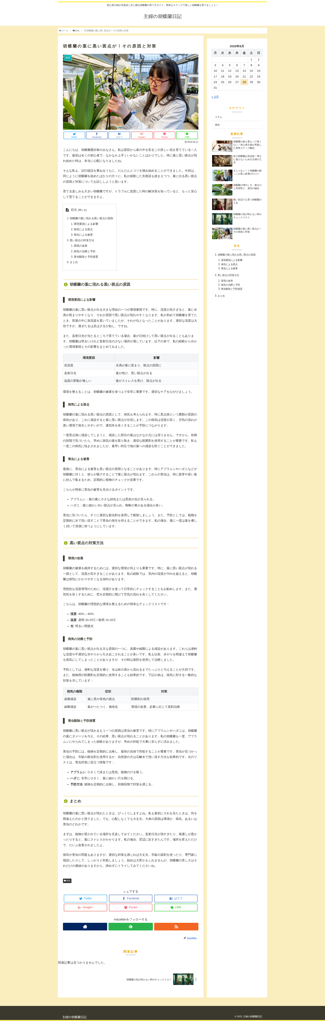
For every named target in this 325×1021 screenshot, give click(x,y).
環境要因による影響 (86, 223)
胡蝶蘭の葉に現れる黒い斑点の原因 (91, 218)
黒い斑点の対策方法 (82, 240)
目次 (74, 209)
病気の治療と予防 (84, 251)
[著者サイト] (85, 926)
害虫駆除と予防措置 (86, 256)
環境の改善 (80, 245)
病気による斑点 (83, 229)
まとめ (74, 262)
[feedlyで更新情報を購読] (131, 926)
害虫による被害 (83, 234)
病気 (68, 880)
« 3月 (215, 97)
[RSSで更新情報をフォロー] (176, 926)
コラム (218, 117)
